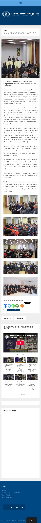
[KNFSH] (20, 14)
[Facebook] (5, 305)
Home (5, 31)
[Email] (17, 305)
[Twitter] (9, 305)
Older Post (7, 318)
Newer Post (19, 318)
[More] (22, 305)
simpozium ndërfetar (13, 310)
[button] (23, 355)
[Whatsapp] (13, 305)
